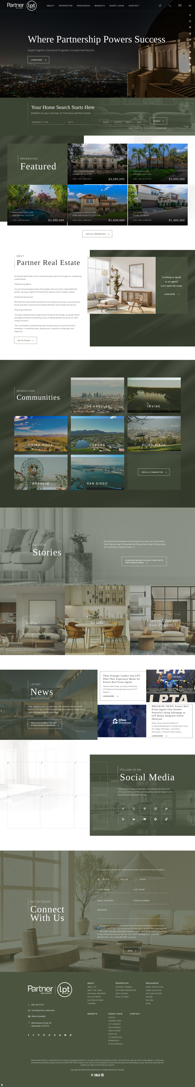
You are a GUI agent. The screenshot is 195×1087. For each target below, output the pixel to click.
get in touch (24, 340)
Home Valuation (154, 990)
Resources (83, 5)
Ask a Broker (114, 1027)
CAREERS (92, 1003)
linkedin (190, 52)
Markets (100, 5)
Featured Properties (126, 990)
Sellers (149, 1000)
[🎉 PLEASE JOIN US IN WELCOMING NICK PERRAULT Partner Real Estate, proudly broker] (91, 812)
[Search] (160, 5)
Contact (134, 5)
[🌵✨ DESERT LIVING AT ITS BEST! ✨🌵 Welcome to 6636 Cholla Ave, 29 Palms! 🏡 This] (57, 812)
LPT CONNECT (114, 1024)
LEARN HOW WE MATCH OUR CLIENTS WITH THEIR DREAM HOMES (144, 561)
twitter (190, 21)
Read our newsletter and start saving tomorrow (44, 724)
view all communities (152, 472)
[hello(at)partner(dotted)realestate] (180, 5)
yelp (190, 46)
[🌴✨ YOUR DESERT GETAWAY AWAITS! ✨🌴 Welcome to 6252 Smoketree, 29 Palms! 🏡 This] (23, 812)
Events (111, 1017)
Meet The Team (95, 990)
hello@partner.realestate (43, 1010)
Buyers (149, 997)
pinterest (190, 27)
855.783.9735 (37, 1005)
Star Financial (115, 1044)
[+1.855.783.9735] (170, 5)
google (190, 64)
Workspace (113, 1040)
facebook (190, 15)
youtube (190, 58)
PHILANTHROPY (94, 997)
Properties (66, 5)
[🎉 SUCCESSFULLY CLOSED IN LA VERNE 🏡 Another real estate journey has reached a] (57, 778)
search (156, 121)
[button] (2, 1085)
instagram (190, 33)
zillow (190, 40)
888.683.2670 (103, 937)
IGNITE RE (112, 1034)
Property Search (124, 987)
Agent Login (116, 5)
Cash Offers (114, 1031)
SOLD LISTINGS (122, 997)
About (50, 5)
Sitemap (121, 1070)
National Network (97, 993)
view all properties (96, 234)
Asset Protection (154, 987)
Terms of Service (120, 934)
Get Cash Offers (154, 993)
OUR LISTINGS (122, 993)
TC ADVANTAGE (115, 1037)
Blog (148, 1003)
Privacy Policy (103, 934)
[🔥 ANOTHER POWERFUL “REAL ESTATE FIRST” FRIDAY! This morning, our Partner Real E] (91, 778)
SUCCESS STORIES (95, 1000)
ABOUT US (92, 987)
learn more (39, 60)
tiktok (190, 70)
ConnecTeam (114, 1021)
